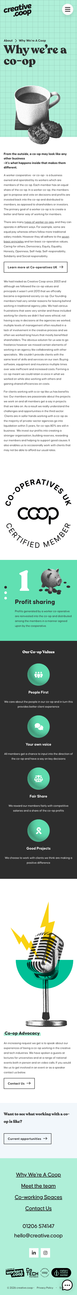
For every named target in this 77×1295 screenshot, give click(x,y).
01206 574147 (38, 1226)
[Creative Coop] (17, 10)
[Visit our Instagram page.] (45, 1253)
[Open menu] (67, 9)
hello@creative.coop (38, 1236)
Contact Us (16, 1084)
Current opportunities (24, 1139)
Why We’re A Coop (32, 41)
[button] (67, 1285)
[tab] (5, 587)
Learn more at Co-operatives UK (32, 267)
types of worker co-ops (39, 222)
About (8, 41)
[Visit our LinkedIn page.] (33, 1253)
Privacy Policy (45, 1288)
